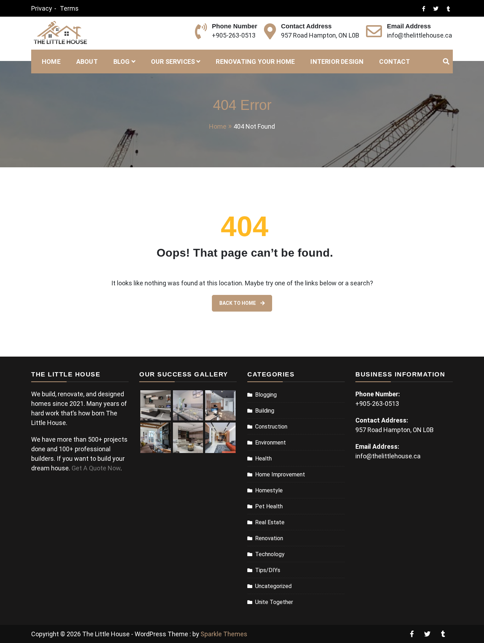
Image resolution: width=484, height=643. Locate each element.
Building (264, 410)
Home (51, 61)
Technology (270, 554)
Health (263, 458)
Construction (271, 426)
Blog (121, 61)
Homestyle (269, 490)
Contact (394, 61)
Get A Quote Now (96, 468)
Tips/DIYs (267, 570)
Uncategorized (273, 586)
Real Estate (270, 522)
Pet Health (269, 506)
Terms (69, 8)
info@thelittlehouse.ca (419, 35)
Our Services (173, 61)
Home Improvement (280, 474)
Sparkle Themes (224, 634)
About (87, 61)
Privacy (41, 8)
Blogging (266, 394)
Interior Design (337, 61)
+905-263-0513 (233, 35)
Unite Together (274, 602)
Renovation (269, 538)
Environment (270, 442)
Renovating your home (255, 61)
